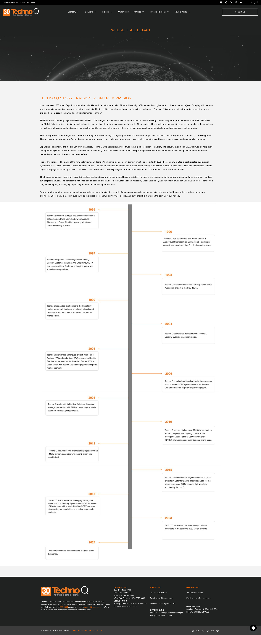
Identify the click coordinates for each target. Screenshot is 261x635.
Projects (105, 12)
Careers (6, 2)
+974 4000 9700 (18, 2)
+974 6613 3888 (138, 598)
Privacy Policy (96, 630)
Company (72, 12)
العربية (254, 2)
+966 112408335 (160, 593)
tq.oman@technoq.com (201, 598)
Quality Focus (124, 12)
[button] (75, 12)
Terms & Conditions (80, 630)
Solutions (89, 12)
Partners (137, 12)
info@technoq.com (127, 595)
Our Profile (30, 2)
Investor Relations (158, 12)
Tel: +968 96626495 (194, 593)
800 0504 (64, 607)
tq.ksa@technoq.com (164, 598)
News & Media (181, 12)
